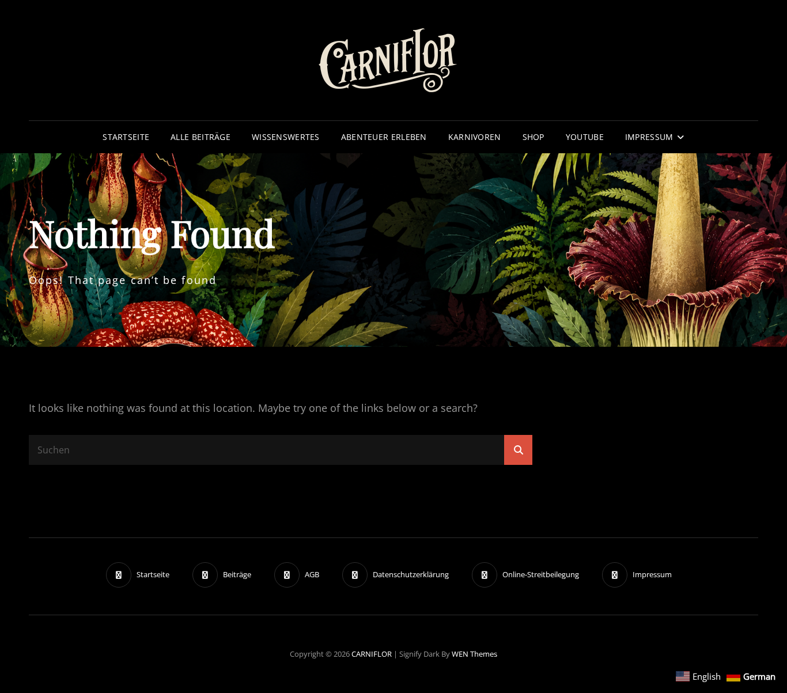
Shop (533, 136)
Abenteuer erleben (384, 136)
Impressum (649, 136)
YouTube (585, 136)
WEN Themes (474, 654)
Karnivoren (474, 136)
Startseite (126, 136)
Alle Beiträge (200, 136)
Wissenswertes (286, 136)
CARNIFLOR (371, 654)
